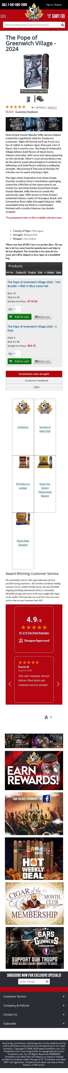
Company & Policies (16, 1005)
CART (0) (58, 16)
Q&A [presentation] (36, 387)
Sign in (49, 4)
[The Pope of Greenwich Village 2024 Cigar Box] (28, 101)
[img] (34, 627)
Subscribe (9, 1023)
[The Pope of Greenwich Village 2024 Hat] (40, 101)
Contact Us (10, 1014)
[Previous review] (10, 684)
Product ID (21, 272)
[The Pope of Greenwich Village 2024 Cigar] (35, 101)
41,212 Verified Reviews (34, 633)
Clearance (23, 427)
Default (50, 272)
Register (58, 4)
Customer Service (14, 996)
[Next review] (58, 684)
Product (32, 272)
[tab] (34, 374)
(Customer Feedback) (26, 111)
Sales (58, 272)
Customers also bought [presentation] (34, 373)
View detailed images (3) (35, 91)
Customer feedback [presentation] (36, 380)
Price (40, 272)
